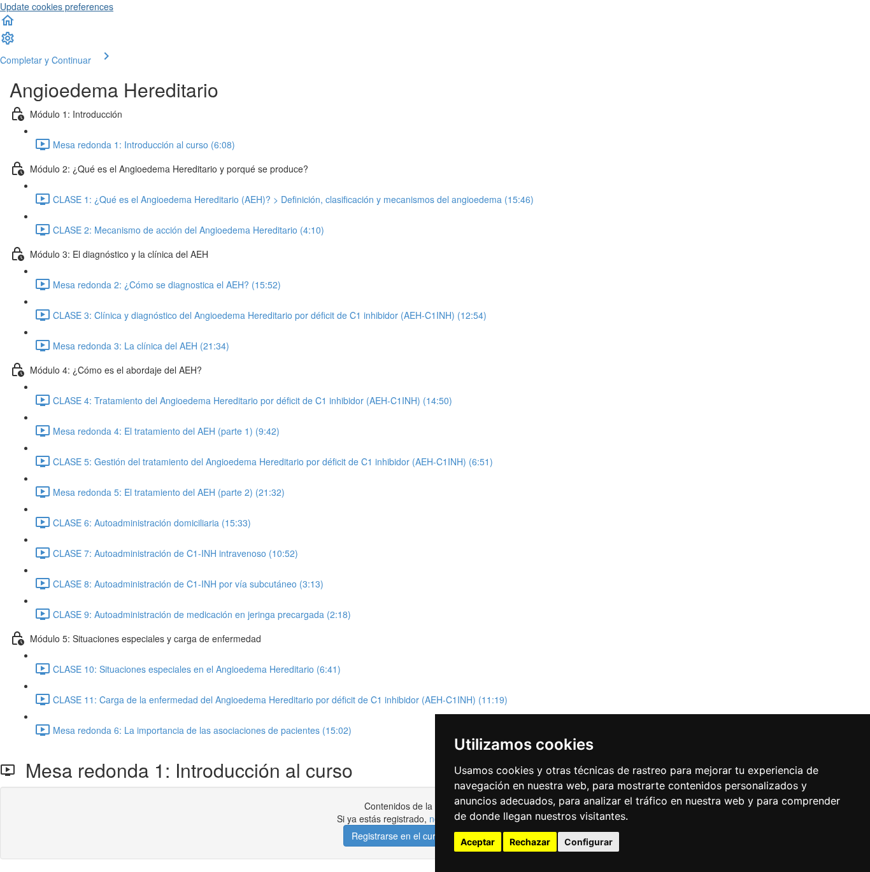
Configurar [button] (588, 841)
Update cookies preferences (56, 6)
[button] (7, 24)
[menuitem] (7, 42)
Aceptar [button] (477, 841)
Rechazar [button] (530, 841)
